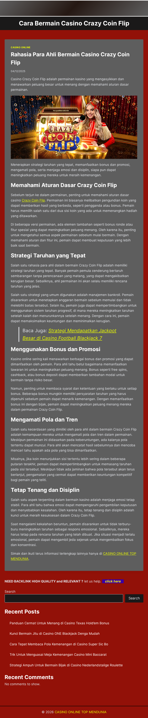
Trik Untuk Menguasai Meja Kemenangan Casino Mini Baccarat (58, 654)
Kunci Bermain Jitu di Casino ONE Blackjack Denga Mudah (55, 633)
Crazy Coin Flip (33, 200)
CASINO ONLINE (20, 47)
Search (10, 591)
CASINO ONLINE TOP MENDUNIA (81, 712)
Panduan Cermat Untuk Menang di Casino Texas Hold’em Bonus (59, 623)
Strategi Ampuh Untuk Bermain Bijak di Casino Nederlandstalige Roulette (66, 665)
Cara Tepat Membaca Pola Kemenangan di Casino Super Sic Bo (59, 644)
